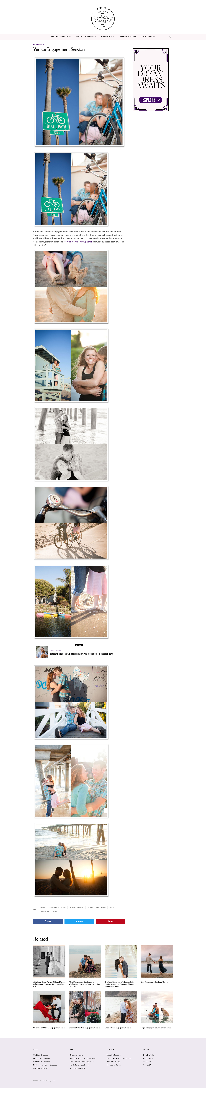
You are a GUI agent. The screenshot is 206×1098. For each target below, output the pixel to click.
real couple (45, 911)
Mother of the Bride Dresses (45, 1065)
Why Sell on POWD (77, 1068)
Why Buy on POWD (40, 1068)
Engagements (38, 44)
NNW (112, 907)
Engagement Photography (58, 907)
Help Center (148, 1058)
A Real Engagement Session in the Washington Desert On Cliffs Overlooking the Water (84, 984)
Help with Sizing (113, 1062)
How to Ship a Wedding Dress (82, 1062)
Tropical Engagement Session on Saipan (156, 1028)
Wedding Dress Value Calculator (83, 1058)
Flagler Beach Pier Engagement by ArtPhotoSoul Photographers (81, 654)
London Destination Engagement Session (84, 1028)
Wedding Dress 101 (60, 37)
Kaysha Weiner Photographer (78, 242)
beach (43, 907)
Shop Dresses (148, 37)
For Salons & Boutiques (79, 1065)
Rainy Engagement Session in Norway (154, 982)
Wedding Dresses (40, 1055)
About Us (147, 1062)
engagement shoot (77, 907)
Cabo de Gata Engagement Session (118, 1028)
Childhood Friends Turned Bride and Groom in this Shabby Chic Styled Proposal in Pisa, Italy (49, 984)
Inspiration (106, 37)
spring (55, 911)
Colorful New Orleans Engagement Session (49, 1028)
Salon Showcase (128, 37)
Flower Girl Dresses (41, 1062)
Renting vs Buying (114, 1065)
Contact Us (147, 1065)
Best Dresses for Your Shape (119, 1058)
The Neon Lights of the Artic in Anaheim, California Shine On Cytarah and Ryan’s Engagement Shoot (119, 984)
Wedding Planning (85, 37)
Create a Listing (76, 1055)
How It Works (148, 1055)
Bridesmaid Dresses (41, 1058)
